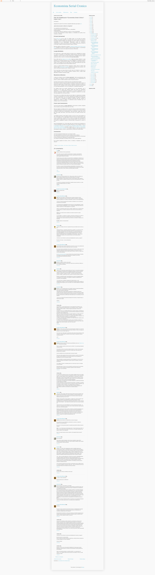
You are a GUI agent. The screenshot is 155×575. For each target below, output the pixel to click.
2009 (91, 31)
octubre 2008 (93, 36)
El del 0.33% (59, 174)
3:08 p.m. (58, 433)
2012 (91, 27)
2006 (91, 85)
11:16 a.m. (58, 241)
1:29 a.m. (58, 171)
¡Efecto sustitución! (94, 63)
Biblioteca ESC (93, 66)
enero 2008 (93, 82)
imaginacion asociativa (94, 72)
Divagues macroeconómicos (95, 58)
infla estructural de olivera (62, 254)
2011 (91, 28)
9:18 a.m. (58, 192)
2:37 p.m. (58, 415)
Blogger (83, 567)
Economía (58, 145)
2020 (91, 17)
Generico (58, 225)
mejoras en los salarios (66, 59)
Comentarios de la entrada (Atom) (64, 560)
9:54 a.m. (58, 222)
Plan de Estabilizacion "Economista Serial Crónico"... (94, 43)
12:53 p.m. (58, 324)
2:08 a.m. (58, 185)
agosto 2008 (93, 39)
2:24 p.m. (58, 389)
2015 (91, 22)
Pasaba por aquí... (94, 40)
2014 (91, 24)
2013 (91, 25)
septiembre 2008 (94, 38)
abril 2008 (92, 78)
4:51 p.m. (58, 516)
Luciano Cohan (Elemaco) (61, 244)
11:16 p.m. (58, 542)
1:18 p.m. (58, 554)
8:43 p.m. (58, 530)
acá (81, 23)
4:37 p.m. (58, 501)
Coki (57, 150)
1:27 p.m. (58, 338)
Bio (53, 12)
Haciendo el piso (93, 65)
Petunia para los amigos (64, 66)
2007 (91, 84)
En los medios (58, 12)
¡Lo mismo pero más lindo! (95, 69)
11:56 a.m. (58, 265)
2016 (91, 21)
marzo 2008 (93, 79)
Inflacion (69, 145)
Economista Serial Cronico (70, 6)
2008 (91, 32)
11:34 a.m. (58, 257)
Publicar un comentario (59, 556)
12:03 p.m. (58, 283)
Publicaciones (65, 12)
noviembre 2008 (94, 35)
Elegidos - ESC (63, 145)
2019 (91, 18)
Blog (71, 12)
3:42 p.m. (58, 443)
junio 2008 (93, 75)
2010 (91, 29)
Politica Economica (74, 145)
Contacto (75, 12)
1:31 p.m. (58, 369)
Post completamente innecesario (94, 60)
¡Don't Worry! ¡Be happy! (95, 62)
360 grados (93, 70)
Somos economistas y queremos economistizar (95, 57)
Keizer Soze (58, 38)
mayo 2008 (93, 76)
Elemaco (67, 145)
